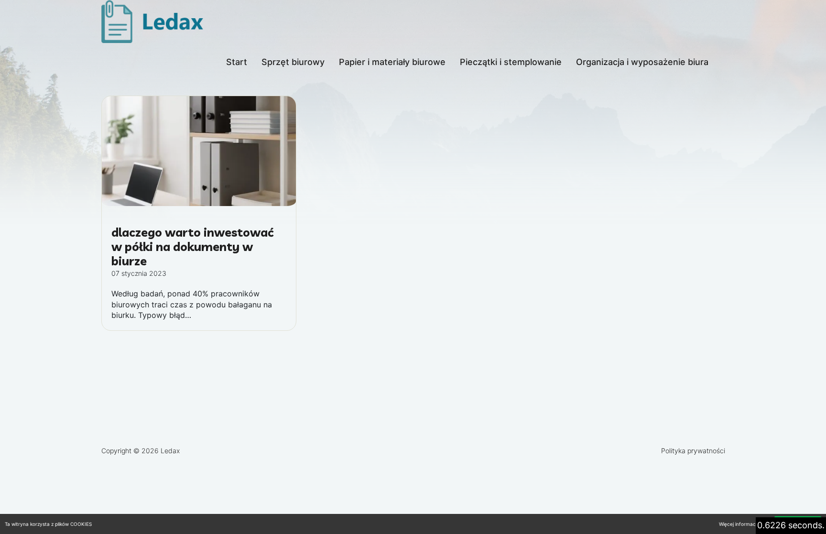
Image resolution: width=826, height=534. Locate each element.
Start (236, 62)
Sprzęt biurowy (293, 62)
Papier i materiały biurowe (392, 62)
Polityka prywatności (693, 451)
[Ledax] (153, 21)
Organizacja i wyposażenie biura (642, 62)
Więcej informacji (738, 524)
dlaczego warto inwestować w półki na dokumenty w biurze (192, 246)
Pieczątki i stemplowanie (511, 62)
